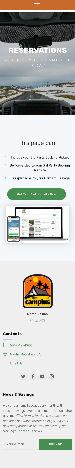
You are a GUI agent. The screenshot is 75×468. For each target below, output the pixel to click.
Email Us (16, 363)
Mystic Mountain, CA (25, 354)
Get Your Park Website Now (36, 194)
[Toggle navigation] (37, 5)
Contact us (24, 431)
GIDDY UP (55, 444)
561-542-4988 (21, 345)
